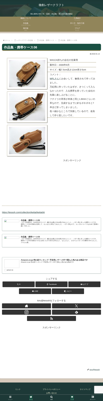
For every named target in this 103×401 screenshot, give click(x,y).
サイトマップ (85, 389)
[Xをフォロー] (76, 305)
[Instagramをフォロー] (26, 312)
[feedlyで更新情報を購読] (76, 312)
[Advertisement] (72, 182)
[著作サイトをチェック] (26, 305)
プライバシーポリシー (51, 389)
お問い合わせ (51, 393)
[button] (68, 291)
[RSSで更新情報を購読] (51, 318)
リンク (17, 389)
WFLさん (54, 78)
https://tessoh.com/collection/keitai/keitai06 (23, 212)
